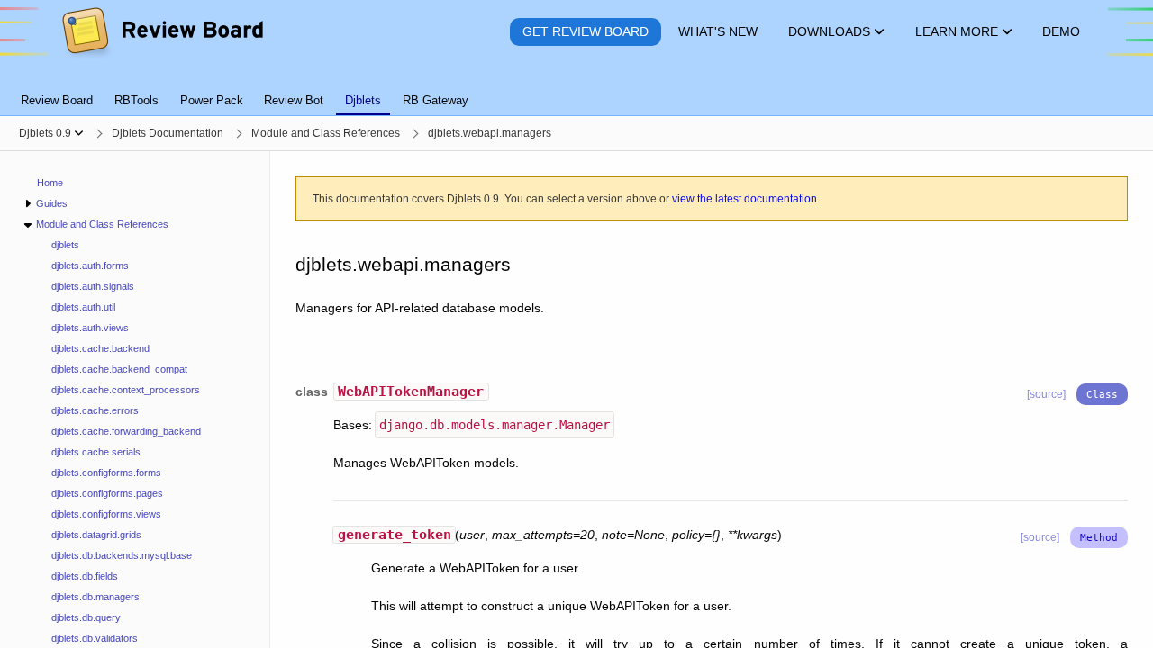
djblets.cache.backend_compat (119, 369)
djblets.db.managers (95, 596)
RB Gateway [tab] (435, 100)
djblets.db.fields (84, 576)
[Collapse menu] (27, 224)
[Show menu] (79, 133)
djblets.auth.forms (90, 265)
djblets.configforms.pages (107, 493)
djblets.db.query (86, 617)
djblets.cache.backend (100, 348)
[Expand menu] (27, 204)
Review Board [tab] (57, 100)
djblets (65, 244)
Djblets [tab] (363, 100)
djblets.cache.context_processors (125, 389)
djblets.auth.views (90, 327)
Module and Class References (102, 224)
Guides (52, 203)
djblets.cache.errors (95, 410)
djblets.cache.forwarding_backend (126, 431)
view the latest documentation (744, 199)
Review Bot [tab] (293, 100)
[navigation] (135, 399)
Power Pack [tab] (211, 100)
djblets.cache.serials (96, 451)
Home (50, 182)
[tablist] (576, 90)
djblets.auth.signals (92, 286)
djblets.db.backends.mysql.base (121, 555)
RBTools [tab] (136, 100)
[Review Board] (161, 32)
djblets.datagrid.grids (96, 534)
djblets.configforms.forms (106, 472)
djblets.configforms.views (106, 513)
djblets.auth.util (83, 307)
